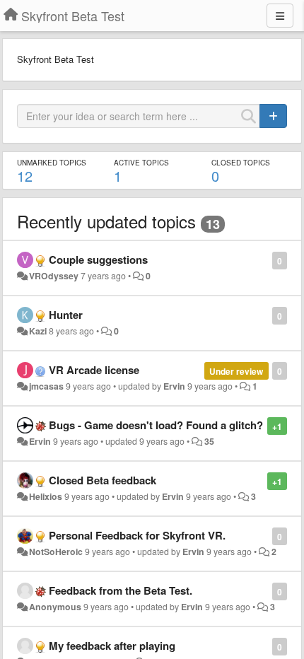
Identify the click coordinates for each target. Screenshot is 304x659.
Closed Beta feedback (102, 480)
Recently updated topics (106, 221)
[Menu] (280, 16)
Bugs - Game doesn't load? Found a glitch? (156, 425)
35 (209, 441)
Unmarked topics (51, 163)
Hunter (66, 314)
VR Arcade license (94, 370)
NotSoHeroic (56, 551)
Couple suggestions (98, 259)
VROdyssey (53, 275)
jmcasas (46, 386)
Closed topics (240, 163)
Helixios (45, 496)
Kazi (38, 331)
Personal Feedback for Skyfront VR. (137, 535)
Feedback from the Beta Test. (120, 590)
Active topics (141, 163)
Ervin (174, 386)
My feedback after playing (112, 645)
